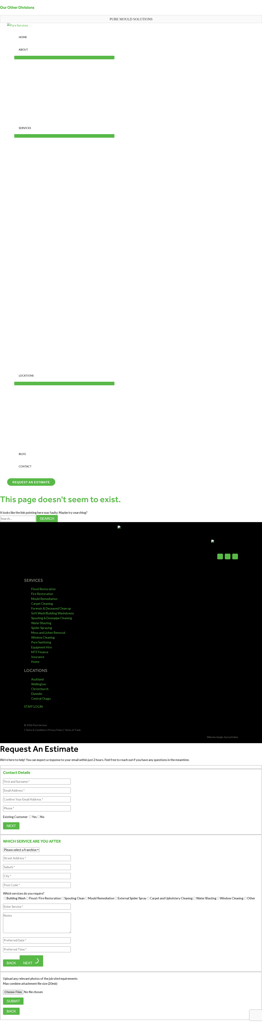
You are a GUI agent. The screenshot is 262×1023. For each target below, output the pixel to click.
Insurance (37, 657)
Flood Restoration (43, 589)
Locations (26, 375)
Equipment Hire (41, 647)
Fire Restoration (42, 594)
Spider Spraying (41, 628)
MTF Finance (39, 652)
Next (11, 826)
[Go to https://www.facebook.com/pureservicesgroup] (220, 557)
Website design (215, 737)
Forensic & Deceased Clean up (51, 608)
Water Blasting (41, 623)
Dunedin (36, 694)
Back (11, 963)
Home (23, 37)
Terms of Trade (73, 730)
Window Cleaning (43, 637)
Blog (22, 453)
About (23, 49)
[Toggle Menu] (64, 57)
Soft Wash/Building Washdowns (52, 613)
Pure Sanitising (41, 642)
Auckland (37, 679)
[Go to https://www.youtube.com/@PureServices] (235, 557)
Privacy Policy (55, 730)
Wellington (38, 684)
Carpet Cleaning (42, 603)
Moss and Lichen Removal (48, 632)
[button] (131, 19)
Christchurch (39, 689)
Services (25, 128)
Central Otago (41, 698)
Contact (25, 466)
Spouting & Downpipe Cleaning (51, 618)
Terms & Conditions (35, 730)
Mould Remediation (44, 599)
